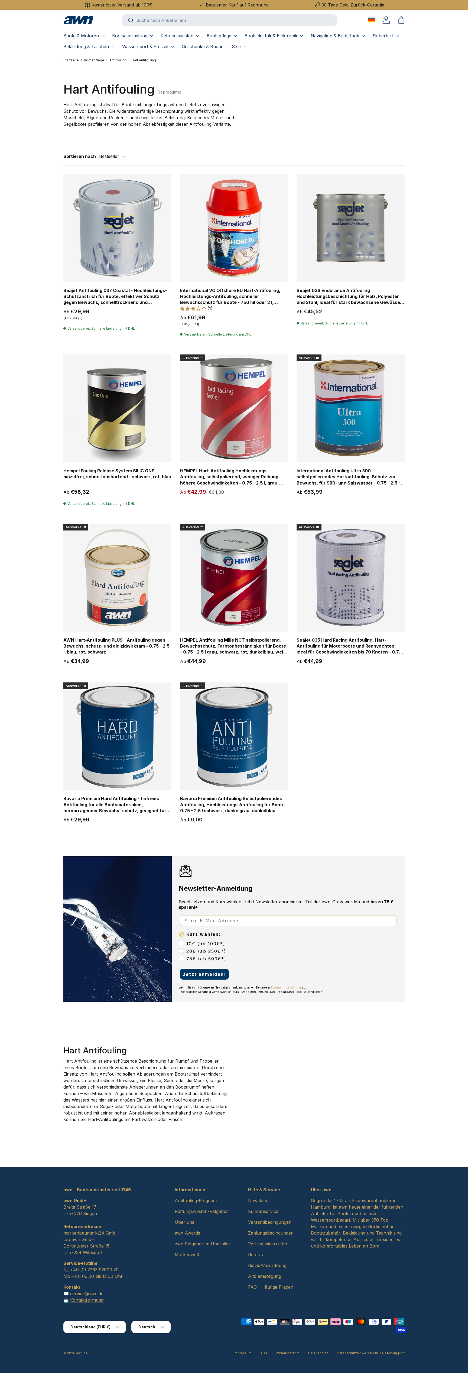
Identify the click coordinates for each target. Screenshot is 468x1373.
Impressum (243, 1353)
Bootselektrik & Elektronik (271, 35)
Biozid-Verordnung (267, 1265)
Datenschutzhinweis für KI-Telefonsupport (371, 1353)
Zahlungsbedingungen (271, 1233)
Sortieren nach (79, 156)
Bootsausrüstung (129, 35)
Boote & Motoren (81, 35)
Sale (236, 46)
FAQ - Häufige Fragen (270, 1287)
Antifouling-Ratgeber (196, 1200)
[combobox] (229, 20)
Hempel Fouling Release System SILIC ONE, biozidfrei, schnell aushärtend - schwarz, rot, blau (117, 473)
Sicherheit (382, 35)
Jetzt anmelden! (204, 974)
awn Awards (187, 1233)
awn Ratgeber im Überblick (203, 1243)
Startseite (71, 60)
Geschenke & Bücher (203, 46)
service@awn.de (86, 1293)
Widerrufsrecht (288, 1353)
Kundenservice (263, 1211)
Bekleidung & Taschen (86, 46)
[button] (401, 20)
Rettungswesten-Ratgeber (201, 1211)
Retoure (256, 1254)
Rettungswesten (177, 35)
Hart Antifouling (144, 60)
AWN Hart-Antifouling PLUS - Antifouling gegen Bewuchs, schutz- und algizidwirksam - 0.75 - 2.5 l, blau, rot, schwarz (116, 646)
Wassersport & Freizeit (145, 46)
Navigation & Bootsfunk (335, 35)
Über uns (184, 1222)
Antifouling (117, 60)
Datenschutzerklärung (286, 987)
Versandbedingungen (269, 1222)
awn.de (82, 1353)
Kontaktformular (87, 1300)
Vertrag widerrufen (267, 1243)
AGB (263, 1353)
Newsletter (259, 1200)
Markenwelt (187, 1254)
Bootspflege (219, 35)
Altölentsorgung (264, 1276)
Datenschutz (318, 1353)
